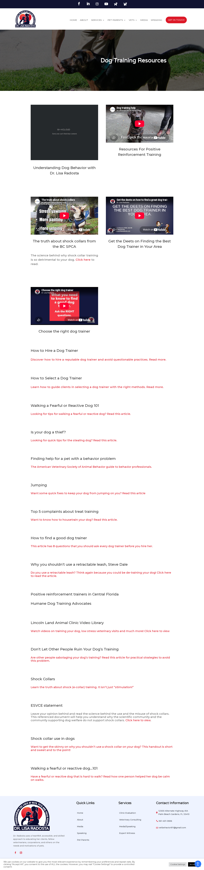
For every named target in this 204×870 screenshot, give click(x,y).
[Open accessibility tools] (198, 864)
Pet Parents (115, 20)
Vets (131, 20)
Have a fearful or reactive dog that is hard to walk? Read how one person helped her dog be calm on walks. (100, 778)
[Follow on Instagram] (21, 852)
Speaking (156, 20)
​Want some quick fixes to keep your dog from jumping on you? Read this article (88, 493)
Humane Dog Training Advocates (61, 603)
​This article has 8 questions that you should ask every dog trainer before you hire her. (92, 546)
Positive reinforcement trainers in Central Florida (75, 594)
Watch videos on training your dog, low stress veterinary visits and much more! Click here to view (100, 631)
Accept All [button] (194, 864)
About (84, 20)
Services (96, 20)
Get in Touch (176, 20)
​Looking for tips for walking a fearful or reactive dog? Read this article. (81, 414)
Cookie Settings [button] (177, 864)
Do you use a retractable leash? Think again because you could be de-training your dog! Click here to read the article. (101, 574)
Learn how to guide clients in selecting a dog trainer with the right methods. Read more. (97, 387)
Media (144, 20)
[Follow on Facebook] (15, 852)
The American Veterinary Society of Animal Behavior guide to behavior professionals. (91, 466)
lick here (84, 259)
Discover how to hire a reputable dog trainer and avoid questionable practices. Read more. (98, 359)
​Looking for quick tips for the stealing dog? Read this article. (74, 440)
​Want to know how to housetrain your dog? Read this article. (74, 519)
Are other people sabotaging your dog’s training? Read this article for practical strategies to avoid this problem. (100, 659)
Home (73, 20)
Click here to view (138, 720)
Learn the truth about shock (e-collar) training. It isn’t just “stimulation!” (82, 687)
